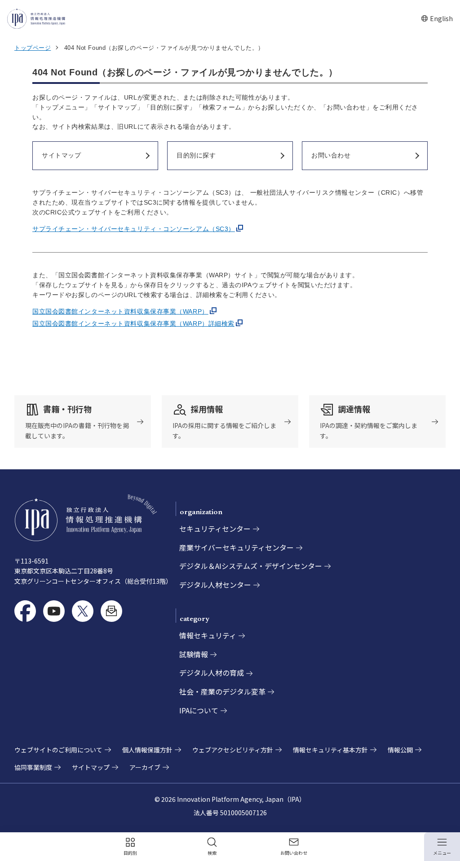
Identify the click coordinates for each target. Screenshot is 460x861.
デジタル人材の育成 (211, 672)
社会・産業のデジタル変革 (222, 691)
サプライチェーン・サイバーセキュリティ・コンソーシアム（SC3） (133, 228)
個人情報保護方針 (147, 749)
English (437, 18)
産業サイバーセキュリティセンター (236, 547)
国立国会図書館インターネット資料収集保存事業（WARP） (120, 311)
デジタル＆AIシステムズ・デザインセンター (250, 565)
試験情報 (193, 654)
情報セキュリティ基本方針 (330, 749)
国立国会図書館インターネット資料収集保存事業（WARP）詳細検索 (133, 323)
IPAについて (198, 710)
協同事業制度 (33, 767)
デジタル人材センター (215, 584)
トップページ (32, 47)
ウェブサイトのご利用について (58, 749)
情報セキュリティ (207, 635)
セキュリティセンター (215, 528)
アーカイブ (144, 767)
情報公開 (400, 749)
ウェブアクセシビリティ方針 (232, 749)
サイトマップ (91, 767)
